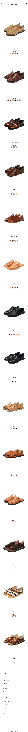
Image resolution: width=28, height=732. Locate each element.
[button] (2, 3)
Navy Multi (15, 616)
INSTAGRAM (6, 720)
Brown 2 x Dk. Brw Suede (13, 569)
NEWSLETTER (6, 686)
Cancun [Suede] (14, 49)
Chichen (14, 658)
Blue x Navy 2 (11, 147)
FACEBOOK (6, 717)
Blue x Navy (16, 147)
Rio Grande (14, 236)
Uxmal (14, 611)
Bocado (14, 377)
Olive (17, 100)
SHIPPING (5, 704)
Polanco (14, 283)
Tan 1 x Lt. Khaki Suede (15, 569)
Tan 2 (20, 100)
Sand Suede (10, 53)
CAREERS (5, 688)
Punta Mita (14, 518)
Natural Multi (13, 616)
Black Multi (14, 147)
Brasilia (14, 189)
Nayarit (14, 424)
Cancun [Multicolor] (14, 143)
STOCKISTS (6, 680)
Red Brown (10, 100)
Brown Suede (13, 53)
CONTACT (5, 683)
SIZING (5, 678)
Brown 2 (8, 100)
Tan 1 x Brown (14, 662)
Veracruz (14, 330)
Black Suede (17, 53)
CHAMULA (16, 731)
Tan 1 (13, 100)
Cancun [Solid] (14, 96)
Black (15, 100)
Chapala (14, 565)
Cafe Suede (15, 53)
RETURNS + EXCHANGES (9, 707)
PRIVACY (5, 691)
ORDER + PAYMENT (8, 701)
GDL (14, 471)
